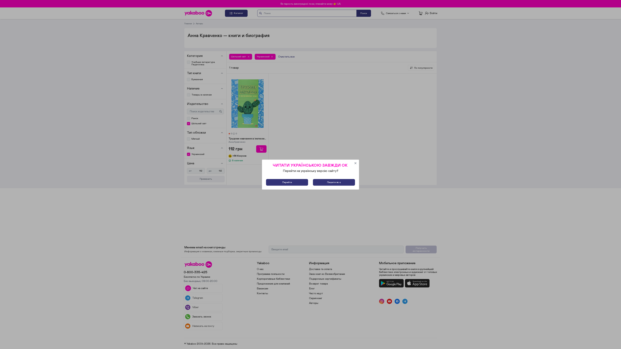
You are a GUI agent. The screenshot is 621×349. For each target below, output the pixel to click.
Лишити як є (334, 182)
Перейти (287, 182)
